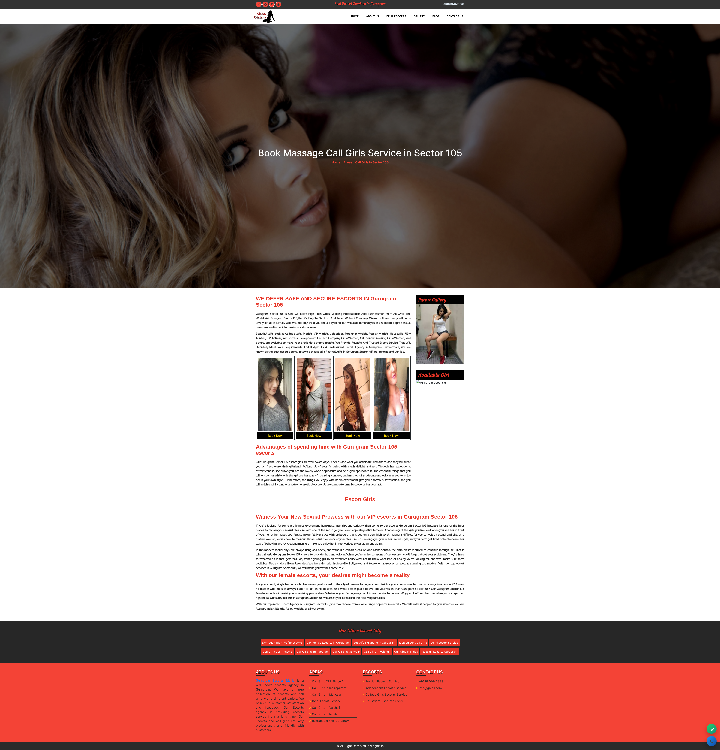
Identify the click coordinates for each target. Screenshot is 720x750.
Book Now (275, 435)
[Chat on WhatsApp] (711, 729)
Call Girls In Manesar (346, 651)
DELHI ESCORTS (396, 16)
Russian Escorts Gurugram (439, 651)
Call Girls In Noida (406, 651)
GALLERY (419, 16)
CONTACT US (455, 16)
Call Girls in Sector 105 (371, 162)
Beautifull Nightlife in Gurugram (374, 642)
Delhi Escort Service (444, 642)
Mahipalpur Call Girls (413, 642)
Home (336, 162)
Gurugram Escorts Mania (275, 680)
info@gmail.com (430, 688)
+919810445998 (452, 4)
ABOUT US (372, 16)
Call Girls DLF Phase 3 (277, 651)
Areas (348, 162)
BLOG (435, 16)
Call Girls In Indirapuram (312, 651)
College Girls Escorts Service (386, 694)
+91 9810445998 (431, 681)
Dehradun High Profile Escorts (282, 642)
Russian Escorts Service (382, 681)
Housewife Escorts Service (384, 701)
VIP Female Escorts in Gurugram (328, 642)
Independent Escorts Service (385, 688)
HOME (356, 16)
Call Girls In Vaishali (377, 651)
